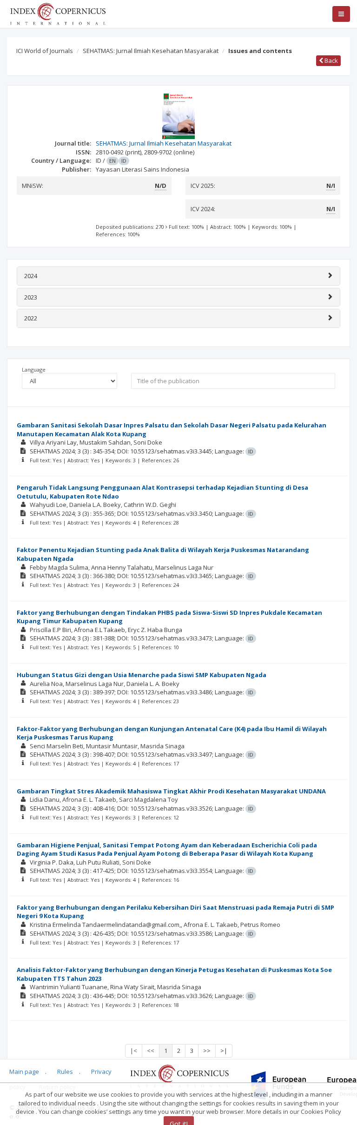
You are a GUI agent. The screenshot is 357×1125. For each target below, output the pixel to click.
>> (207, 1050)
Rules (65, 1071)
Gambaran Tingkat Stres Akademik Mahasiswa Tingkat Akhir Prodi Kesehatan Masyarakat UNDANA (171, 791)
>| (223, 1050)
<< (150, 1050)
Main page (24, 1071)
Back (330, 60)
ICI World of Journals (44, 51)
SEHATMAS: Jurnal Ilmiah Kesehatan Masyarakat (150, 51)
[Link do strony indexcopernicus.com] (179, 1075)
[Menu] (341, 14)
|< (133, 1050)
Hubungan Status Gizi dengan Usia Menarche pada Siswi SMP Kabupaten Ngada (141, 675)
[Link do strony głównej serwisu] (57, 13)
